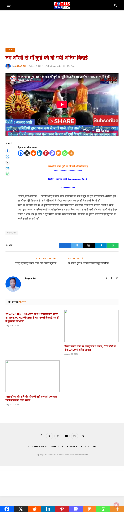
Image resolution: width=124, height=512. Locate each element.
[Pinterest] (46, 153)
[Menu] (9, 5)
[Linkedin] (39, 153)
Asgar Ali (20, 66)
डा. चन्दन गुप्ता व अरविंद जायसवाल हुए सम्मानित (88, 263)
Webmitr (84, 454)
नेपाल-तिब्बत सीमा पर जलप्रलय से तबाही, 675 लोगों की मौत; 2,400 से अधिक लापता (90, 348)
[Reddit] (33, 153)
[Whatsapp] (65, 153)
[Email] (7, 162)
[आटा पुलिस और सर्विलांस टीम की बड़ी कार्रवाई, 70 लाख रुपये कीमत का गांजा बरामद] (32, 376)
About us (57, 446)
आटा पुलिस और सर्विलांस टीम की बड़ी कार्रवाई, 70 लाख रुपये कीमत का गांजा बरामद (31, 398)
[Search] (115, 5)
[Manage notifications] (116, 505)
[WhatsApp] (7, 173)
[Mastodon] (52, 153)
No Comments (54, 66)
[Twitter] (7, 156)
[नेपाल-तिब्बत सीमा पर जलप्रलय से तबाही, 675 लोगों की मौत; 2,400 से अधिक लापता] (91, 326)
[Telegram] (7, 168)
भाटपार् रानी (11, 233)
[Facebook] (7, 151)
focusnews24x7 (37, 446)
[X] (27, 153)
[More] (71, 153)
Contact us (89, 446)
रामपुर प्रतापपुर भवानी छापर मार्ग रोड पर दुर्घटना (35, 263)
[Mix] (58, 153)
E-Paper (10, 50)
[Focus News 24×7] (62, 5)
